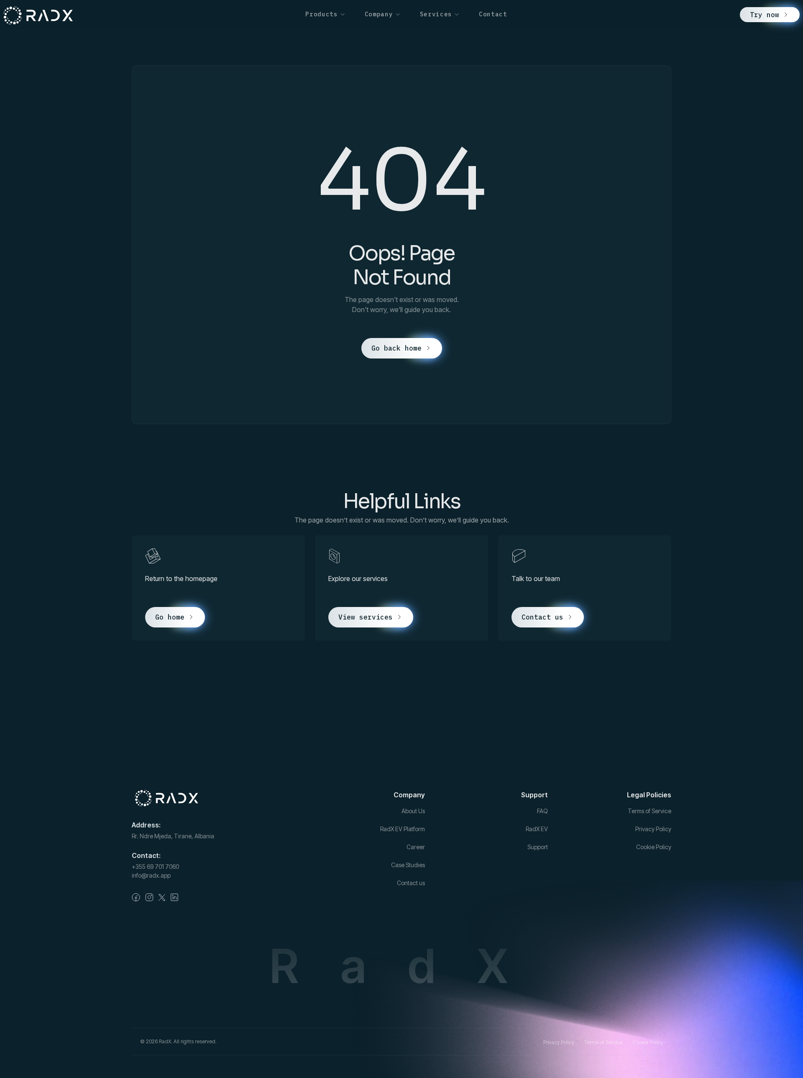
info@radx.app (151, 875)
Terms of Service (649, 810)
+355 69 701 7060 (155, 866)
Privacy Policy (653, 828)
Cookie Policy (653, 846)
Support (537, 846)
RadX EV (537, 828)
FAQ (542, 810)
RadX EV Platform (402, 828)
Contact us (411, 882)
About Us (413, 810)
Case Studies (408, 864)
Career (416, 846)
